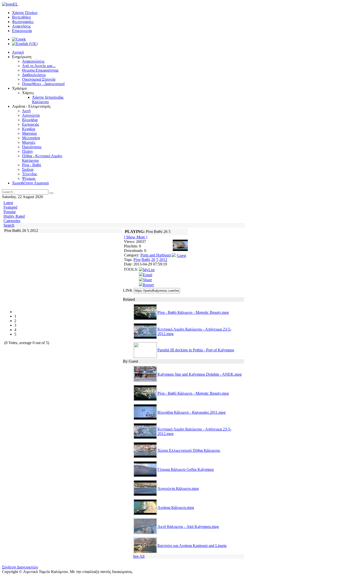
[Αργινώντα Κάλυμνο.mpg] (145, 495)
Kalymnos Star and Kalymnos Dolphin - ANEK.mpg (199, 374)
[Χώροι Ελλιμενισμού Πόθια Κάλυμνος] (145, 457)
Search (9, 225)
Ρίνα (136, 259)
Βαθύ (145, 259)
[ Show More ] (135, 237)
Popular (10, 212)
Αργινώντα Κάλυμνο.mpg (178, 488)
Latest (8, 203)
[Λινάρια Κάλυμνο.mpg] (145, 514)
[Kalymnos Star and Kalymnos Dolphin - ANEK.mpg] (145, 381)
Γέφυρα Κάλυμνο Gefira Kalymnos (185, 469)
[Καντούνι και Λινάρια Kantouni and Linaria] (145, 552)
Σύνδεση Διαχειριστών (20, 567)
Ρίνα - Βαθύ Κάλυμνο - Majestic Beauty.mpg (193, 312)
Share (147, 280)
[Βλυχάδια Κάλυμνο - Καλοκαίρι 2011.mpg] (145, 419)
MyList (148, 270)
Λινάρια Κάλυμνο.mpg (175, 507)
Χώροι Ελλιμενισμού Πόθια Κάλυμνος (188, 450)
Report (148, 285)
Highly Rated (14, 216)
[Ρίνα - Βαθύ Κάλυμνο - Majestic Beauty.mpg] (145, 319)
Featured (10, 207)
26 (153, 259)
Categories (12, 221)
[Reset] (51, 193)
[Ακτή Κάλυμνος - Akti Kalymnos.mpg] (145, 533)
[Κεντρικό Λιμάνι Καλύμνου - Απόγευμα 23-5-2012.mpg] (145, 338)
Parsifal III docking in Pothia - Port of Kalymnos (195, 350)
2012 (163, 259)
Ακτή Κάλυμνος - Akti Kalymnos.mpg (188, 526)
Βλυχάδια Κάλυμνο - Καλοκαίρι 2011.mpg (191, 412)
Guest (181, 255)
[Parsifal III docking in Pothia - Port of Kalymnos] (145, 356)
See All (138, 556)
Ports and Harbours (155, 255)
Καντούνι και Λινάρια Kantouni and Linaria (192, 545)
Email (147, 275)
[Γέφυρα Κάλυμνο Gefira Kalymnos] (145, 476)
